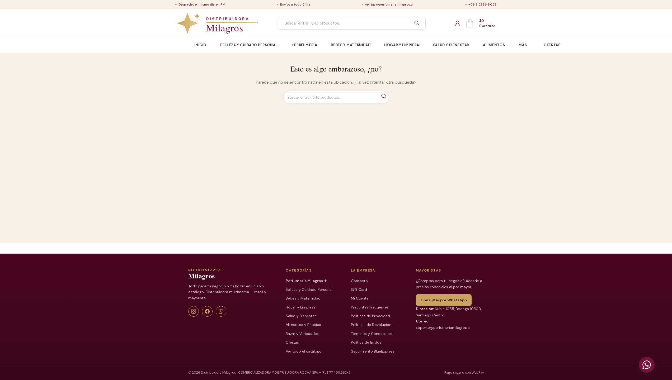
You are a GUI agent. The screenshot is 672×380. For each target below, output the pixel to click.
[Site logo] (205, 23)
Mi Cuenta (360, 298)
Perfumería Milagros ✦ (306, 280)
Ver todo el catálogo (304, 351)
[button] (647, 365)
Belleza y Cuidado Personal (309, 289)
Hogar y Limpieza (301, 307)
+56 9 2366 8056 (482, 4)
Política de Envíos (366, 342)
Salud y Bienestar (301, 316)
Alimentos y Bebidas (303, 324)
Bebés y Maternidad (303, 298)
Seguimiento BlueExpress (372, 351)
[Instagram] (193, 311)
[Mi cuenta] (457, 23)
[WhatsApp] (221, 311)
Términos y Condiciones (372, 333)
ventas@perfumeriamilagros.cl (389, 4)
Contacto (359, 280)
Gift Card (359, 289)
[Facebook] (207, 311)
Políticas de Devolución (371, 324)
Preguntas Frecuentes (370, 307)
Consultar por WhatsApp (444, 300)
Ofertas (292, 342)
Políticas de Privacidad (370, 316)
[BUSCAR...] (417, 23)
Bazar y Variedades (302, 333)
